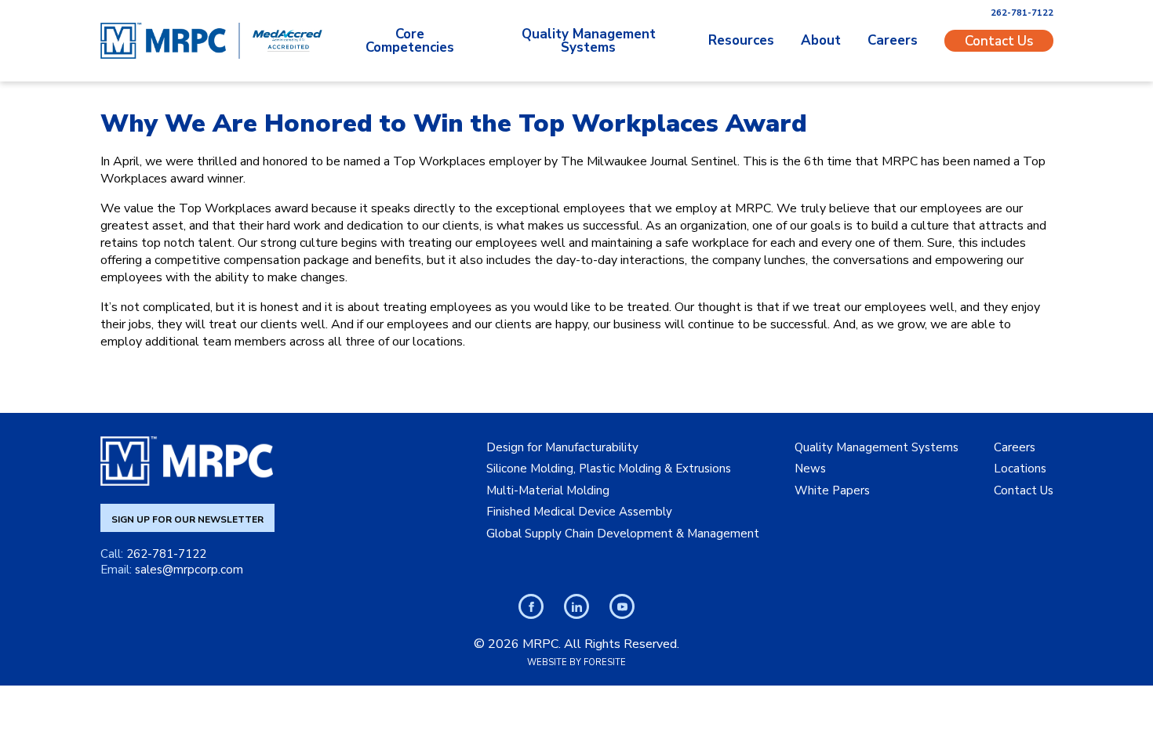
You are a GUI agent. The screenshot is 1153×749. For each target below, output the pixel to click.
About (821, 40)
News (810, 468)
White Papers (832, 490)
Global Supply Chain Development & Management (622, 533)
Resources (741, 40)
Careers (892, 40)
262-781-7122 (1022, 13)
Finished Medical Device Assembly (579, 511)
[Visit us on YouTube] (622, 606)
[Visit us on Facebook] (531, 606)
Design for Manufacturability (562, 447)
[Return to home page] (163, 41)
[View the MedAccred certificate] (288, 41)
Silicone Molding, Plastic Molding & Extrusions (608, 468)
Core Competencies (410, 40)
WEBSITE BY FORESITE (576, 662)
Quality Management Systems (589, 40)
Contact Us (999, 40)
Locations (1020, 468)
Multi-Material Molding (547, 490)
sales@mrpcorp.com (189, 569)
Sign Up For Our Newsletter (187, 519)
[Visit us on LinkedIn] (576, 606)
